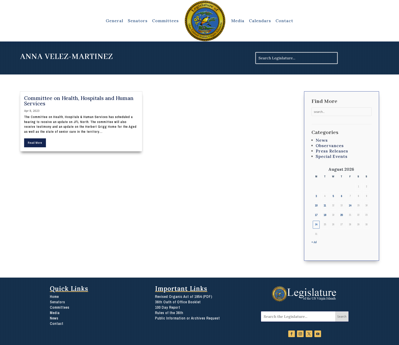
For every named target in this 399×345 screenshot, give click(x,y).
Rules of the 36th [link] (169, 312)
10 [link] (316, 205)
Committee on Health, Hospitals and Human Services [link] (79, 101)
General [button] (114, 20)
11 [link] (325, 205)
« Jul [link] (314, 242)
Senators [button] (138, 20)
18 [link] (325, 215)
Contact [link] (284, 20)
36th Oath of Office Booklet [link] (178, 302)
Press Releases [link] (332, 151)
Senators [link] (57, 302)
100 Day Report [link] (167, 307)
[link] (205, 20)
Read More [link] (35, 143)
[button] (342, 316)
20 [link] (341, 215)
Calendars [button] (260, 20)
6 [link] (341, 196)
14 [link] (350, 205)
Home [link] (54, 296)
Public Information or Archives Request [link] (187, 318)
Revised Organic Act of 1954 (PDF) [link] (183, 296)
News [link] (322, 140)
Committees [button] (165, 20)
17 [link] (316, 215)
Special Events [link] (331, 156)
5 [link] (333, 196)
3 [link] (316, 196)
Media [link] (237, 20)
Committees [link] (59, 307)
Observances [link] (330, 145)
